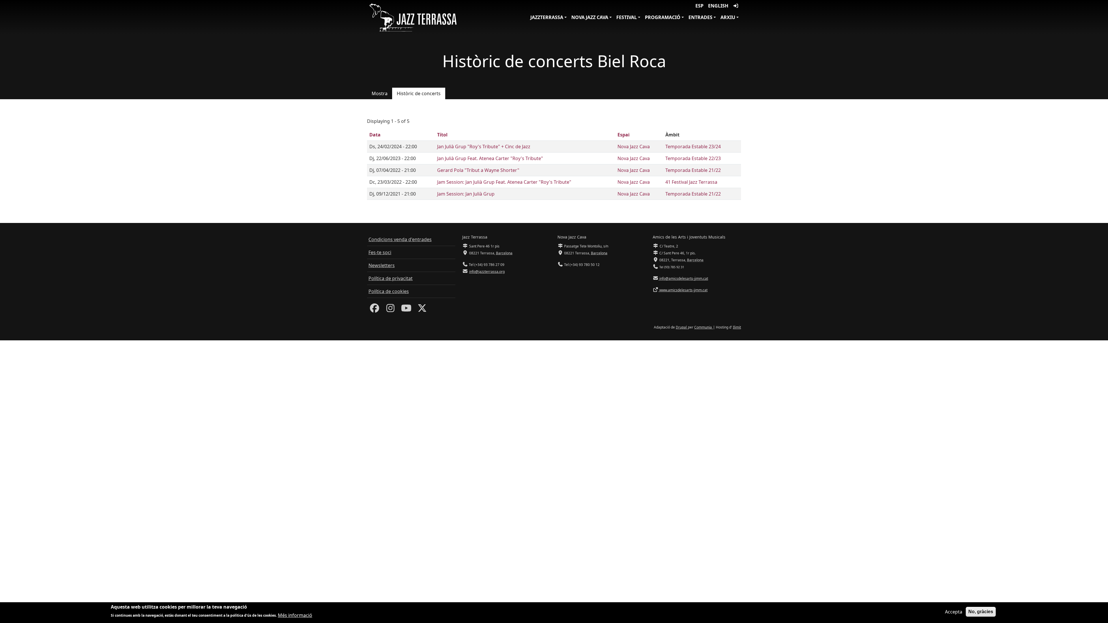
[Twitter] (422, 310)
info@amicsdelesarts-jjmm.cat (683, 278)
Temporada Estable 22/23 (693, 158)
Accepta (953, 612)
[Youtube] (406, 310)
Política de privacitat (390, 278)
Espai (623, 135)
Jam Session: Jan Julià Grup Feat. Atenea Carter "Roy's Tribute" (504, 182)
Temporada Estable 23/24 (693, 146)
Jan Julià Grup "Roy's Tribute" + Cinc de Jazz (483, 146)
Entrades (700, 17)
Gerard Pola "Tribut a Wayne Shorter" (478, 170)
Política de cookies (388, 291)
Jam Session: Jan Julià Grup (466, 194)
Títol (442, 135)
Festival (626, 17)
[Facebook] (374, 310)
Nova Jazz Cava (589, 17)
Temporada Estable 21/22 (693, 170)
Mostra (380, 93)
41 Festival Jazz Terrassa (691, 182)
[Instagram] (390, 310)
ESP (699, 6)
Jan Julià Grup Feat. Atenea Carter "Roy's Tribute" (490, 158)
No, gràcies (980, 611)
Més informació (295, 615)
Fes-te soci (379, 252)
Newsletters (381, 265)
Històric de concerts (419, 93)
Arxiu (727, 17)
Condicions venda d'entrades (400, 239)
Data (375, 135)
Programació (662, 17)
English (718, 6)
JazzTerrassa (546, 17)
